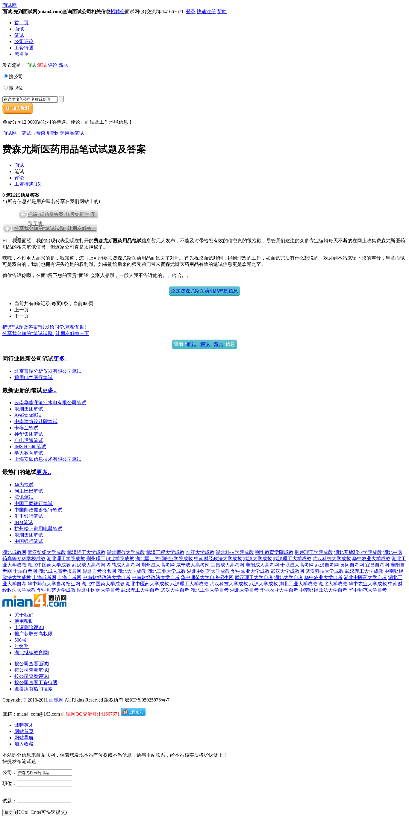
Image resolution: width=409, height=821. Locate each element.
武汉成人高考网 (88, 564)
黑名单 (21, 54)
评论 (52, 65)
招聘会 (117, 11)
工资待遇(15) (27, 184)
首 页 (21, 22)
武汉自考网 (327, 564)
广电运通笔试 (28, 440)
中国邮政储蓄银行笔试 (38, 509)
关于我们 (24, 614)
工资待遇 (24, 47)
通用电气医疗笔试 (33, 377)
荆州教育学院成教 (274, 552)
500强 (20, 640)
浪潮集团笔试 (28, 408)
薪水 (63, 65)
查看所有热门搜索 (33, 688)
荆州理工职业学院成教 (110, 558)
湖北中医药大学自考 (365, 577)
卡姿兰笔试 (26, 427)
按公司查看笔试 (31, 669)
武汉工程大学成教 (165, 552)
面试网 (9, 5)
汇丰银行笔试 (28, 516)
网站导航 (24, 737)
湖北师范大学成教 (126, 552)
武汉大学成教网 (287, 571)
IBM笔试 (23, 522)
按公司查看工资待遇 (35, 682)
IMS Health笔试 (30, 446)
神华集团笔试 (28, 434)
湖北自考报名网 (99, 571)
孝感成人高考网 (123, 564)
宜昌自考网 (377, 564)
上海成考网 (44, 577)
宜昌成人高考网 (227, 564)
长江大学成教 (200, 552)
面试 (19, 28)
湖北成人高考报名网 (59, 571)
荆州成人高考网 (158, 564)
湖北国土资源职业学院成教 (164, 558)
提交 (9, 812)
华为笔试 (24, 484)
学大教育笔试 (28, 452)
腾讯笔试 (24, 497)
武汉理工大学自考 (254, 577)
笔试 (19, 35)
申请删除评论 (28, 627)
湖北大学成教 (131, 571)
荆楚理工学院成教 (314, 552)
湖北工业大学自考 (209, 590)
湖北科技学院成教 (235, 552)
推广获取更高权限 (33, 633)
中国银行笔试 (28, 541)
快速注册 (206, 11)
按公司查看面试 (31, 663)
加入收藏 (24, 743)
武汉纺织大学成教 (47, 552)
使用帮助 (24, 621)
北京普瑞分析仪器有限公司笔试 (47, 371)
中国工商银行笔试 (33, 503)
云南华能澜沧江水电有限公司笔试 (50, 402)
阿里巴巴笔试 (28, 490)
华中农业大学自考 (323, 577)
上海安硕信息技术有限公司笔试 (47, 459)
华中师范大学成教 (56, 590)
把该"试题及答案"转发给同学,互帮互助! (44, 327)
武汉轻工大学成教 (86, 552)
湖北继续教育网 (31, 652)
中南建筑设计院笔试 (35, 421)
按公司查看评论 (31, 676)
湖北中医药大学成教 (49, 564)
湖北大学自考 (288, 577)
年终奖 (21, 646)
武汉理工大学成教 (292, 558)
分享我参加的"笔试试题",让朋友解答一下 (45, 333)
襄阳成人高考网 (262, 564)
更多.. (61, 358)
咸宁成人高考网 (193, 564)
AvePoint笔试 (28, 415)
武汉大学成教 (257, 558)
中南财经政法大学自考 (107, 577)
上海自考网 (69, 577)
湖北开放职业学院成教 (358, 552)
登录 (191, 11)
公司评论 (24, 41)
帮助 (222, 11)
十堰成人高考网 (297, 564)
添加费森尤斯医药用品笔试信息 (204, 290)
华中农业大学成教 (371, 558)
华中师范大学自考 (368, 590)
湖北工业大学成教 (166, 571)
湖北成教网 (14, 552)
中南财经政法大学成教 (218, 558)
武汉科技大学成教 (332, 558)
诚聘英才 (24, 725)
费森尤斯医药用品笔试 (60, 133)
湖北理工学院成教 (66, 558)
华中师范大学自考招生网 (207, 577)
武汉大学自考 (174, 590)
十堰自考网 (25, 571)
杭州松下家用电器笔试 (38, 528)
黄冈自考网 (352, 564)
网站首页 (24, 731)
